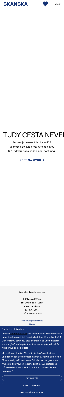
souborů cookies (18, 333)
